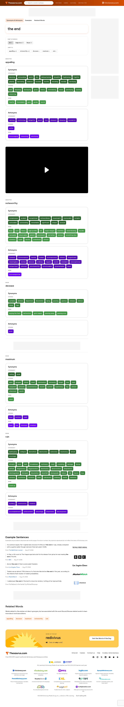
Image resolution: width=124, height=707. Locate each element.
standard (64, 262)
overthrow (21, 477)
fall (70, 473)
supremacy (59, 387)
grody (36, 102)
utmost (46, 239)
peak (18, 374)
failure (63, 473)
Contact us (91, 653)
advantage (39, 511)
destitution (45, 468)
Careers (82, 653)
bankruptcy (13, 452)
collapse (23, 452)
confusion (44, 464)
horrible (38, 81)
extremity (52, 382)
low (17, 425)
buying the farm (14, 313)
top (67, 387)
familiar (33, 257)
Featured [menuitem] (59, 3)
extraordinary (45, 218)
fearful (11, 102)
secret (56, 262)
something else (71, 235)
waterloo (73, 477)
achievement (28, 511)
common (12, 257)
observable (23, 235)
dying (48, 301)
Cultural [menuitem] (73, 3)
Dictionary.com (110, 3)
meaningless (13, 262)
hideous (30, 81)
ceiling (11, 374)
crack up (12, 485)
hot (41, 231)
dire (37, 77)
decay (78, 464)
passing (55, 301)
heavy (43, 90)
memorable (67, 218)
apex (11, 382)
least (11, 425)
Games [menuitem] (66, 3)
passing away (49, 313)
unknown (24, 266)
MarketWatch (13, 577)
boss (10, 231)
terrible (63, 81)
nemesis (12, 477)
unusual (62, 222)
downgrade (55, 473)
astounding (22, 77)
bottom (18, 417)
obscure (31, 262)
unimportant (13, 266)
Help (98, 653)
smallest (33, 425)
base (11, 417)
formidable (21, 102)
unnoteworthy (35, 266)
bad (10, 90)
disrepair (25, 473)
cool (16, 231)
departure (29, 301)
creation (32, 503)
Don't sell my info (81, 696)
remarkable (35, 222)
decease (19, 619)
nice (46, 120)
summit (49, 387)
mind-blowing (71, 231)
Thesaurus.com (14, 3)
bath (25, 464)
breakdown (34, 464)
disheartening (46, 77)
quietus (64, 301)
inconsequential (14, 274)
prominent (41, 235)
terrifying (72, 81)
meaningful (57, 218)
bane (19, 464)
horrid (43, 102)
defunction (27, 313)
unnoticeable (47, 266)
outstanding (24, 222)
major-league (49, 231)
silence (80, 301)
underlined (37, 239)
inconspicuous (52, 257)
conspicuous (13, 218)
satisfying (34, 136)
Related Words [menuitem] (39, 20)
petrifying (69, 90)
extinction (53, 452)
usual (69, 266)
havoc (76, 473)
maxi (73, 382)
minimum (24, 425)
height (61, 382)
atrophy (12, 464)
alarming (12, 77)
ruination (31, 477)
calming (12, 120)
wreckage (12, 456)
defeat (11, 468)
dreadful (57, 77)
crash (53, 464)
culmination (42, 382)
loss (82, 473)
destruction (43, 452)
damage (70, 464)
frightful (76, 77)
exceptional (33, 218)
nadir (25, 417)
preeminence (32, 387)
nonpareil (12, 387)
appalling (10, 619)
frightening (67, 77)
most (11, 399)
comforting (21, 120)
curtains (12, 301)
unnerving (12, 94)
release (72, 301)
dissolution (39, 301)
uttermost (12, 391)
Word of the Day (51, 634)
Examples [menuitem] (28, 20)
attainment (50, 511)
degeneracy (21, 468)
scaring (78, 90)
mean (61, 90)
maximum (28, 619)
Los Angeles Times (14, 567)
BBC (10, 560)
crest (33, 382)
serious (60, 235)
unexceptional (75, 262)
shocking (55, 81)
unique (54, 222)
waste (65, 477)
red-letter (51, 235)
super (20, 239)
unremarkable (59, 266)
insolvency (64, 452)
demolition (32, 452)
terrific (27, 239)
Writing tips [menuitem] (82, 3)
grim (29, 102)
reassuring (24, 136)
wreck (73, 452)
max (67, 382)
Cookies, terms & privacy (110, 653)
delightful (31, 120)
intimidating (52, 90)
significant (45, 222)
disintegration (14, 473)
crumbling (60, 464)
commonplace (23, 257)
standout (12, 239)
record (42, 387)
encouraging (13, 136)
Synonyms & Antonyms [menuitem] (15, 20)
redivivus (53, 637)
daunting (18, 90)
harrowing (20, 81)
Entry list (75, 653)
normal (23, 262)
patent (32, 235)
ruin (47, 619)
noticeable (13, 222)
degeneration (33, 468)
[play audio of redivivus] (47, 642)
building (12, 503)
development (61, 511)
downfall (45, 473)
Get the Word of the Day (101, 638)
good (40, 120)
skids (39, 477)
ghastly (11, 81)
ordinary (40, 262)
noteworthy (38, 619)
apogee (18, 382)
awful (31, 77)
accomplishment (15, 511)
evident (23, 218)
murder (81, 231)
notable (77, 218)
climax (26, 382)
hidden (41, 257)
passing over (61, 313)
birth (10, 331)
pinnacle (22, 387)
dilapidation (68, 468)
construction (22, 503)
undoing (57, 477)
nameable (12, 235)
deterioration (56, 468)
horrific (46, 81)
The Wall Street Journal (15, 550)
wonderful (72, 120)
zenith (21, 391)
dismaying (27, 90)
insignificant (72, 257)
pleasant (54, 120)
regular (48, 262)
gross (36, 90)
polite (11, 128)
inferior (62, 257)
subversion (47, 477)
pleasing (62, 120)
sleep (11, 305)
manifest (60, 231)
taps (17, 305)
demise (20, 301)
